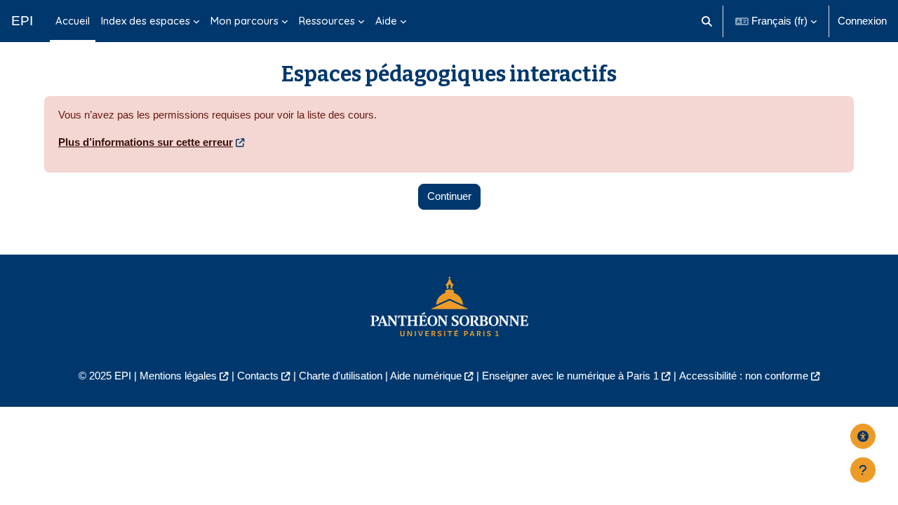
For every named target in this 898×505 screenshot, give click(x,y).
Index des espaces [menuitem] (145, 20)
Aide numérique (426, 376)
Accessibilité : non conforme (743, 376)
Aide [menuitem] (386, 20)
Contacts (258, 376)
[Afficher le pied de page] (863, 470)
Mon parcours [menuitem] (244, 20)
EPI (22, 20)
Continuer (449, 196)
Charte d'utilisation (340, 376)
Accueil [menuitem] (72, 20)
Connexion (862, 21)
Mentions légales (178, 376)
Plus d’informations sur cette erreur (145, 142)
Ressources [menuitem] (327, 20)
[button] (708, 21)
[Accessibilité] (863, 436)
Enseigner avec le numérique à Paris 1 (570, 376)
